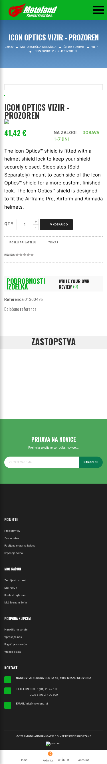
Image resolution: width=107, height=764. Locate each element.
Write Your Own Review (74, 283)
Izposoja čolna (13, 552)
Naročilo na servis (16, 629)
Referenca (14, 299)
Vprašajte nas (13, 636)
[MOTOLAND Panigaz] (33, 10)
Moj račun (10, 587)
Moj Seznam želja (15, 602)
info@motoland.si (36, 703)
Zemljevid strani (15, 580)
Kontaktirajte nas (15, 595)
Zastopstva (11, 538)
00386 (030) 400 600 (44, 694)
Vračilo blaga (12, 651)
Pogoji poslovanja (15, 644)
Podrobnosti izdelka (26, 283)
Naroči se (91, 462)
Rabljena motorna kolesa (19, 545)
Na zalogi (65, 132)
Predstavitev (12, 530)
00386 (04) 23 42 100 (44, 689)
